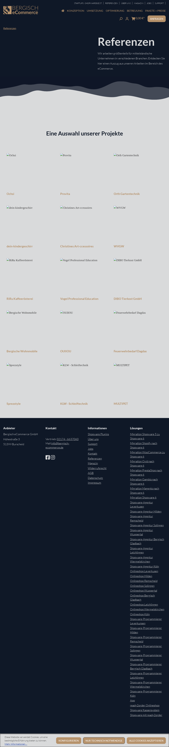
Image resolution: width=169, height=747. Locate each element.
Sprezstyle (14, 403)
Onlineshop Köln (140, 614)
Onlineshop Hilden (141, 576)
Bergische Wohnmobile (22, 351)
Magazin (139, 3)
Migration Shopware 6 (143, 497)
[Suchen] (121, 18)
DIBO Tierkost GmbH (128, 298)
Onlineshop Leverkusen (144, 571)
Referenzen (111, 3)
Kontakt (92, 453)
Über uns (93, 439)
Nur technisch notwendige (103, 740)
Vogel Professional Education (79, 298)
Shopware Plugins (98, 434)
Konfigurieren (69, 740)
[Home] (62, 10)
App (132, 700)
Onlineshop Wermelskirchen (147, 609)
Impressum (94, 482)
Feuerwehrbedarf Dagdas (130, 351)
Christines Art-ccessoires (77, 246)
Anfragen (156, 18)
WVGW (119, 246)
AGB (91, 473)
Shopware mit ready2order (146, 715)
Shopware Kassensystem (144, 710)
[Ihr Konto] (127, 18)
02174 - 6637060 (68, 439)
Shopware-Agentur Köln (144, 566)
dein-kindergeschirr (20, 246)
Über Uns (126, 3)
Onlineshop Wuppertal (143, 590)
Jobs (149, 3)
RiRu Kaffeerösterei (20, 298)
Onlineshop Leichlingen (144, 604)
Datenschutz (95, 478)
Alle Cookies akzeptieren (146, 740)
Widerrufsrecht (97, 468)
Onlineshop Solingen (142, 585)
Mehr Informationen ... (16, 744)
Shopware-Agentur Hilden (145, 511)
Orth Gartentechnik (127, 194)
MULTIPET (121, 403)
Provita (65, 194)
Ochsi (10, 194)
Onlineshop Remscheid (143, 581)
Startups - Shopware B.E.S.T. (88, 3)
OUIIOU (65, 351)
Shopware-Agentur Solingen (147, 525)
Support (159, 3)
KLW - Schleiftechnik (74, 403)
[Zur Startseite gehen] (20, 10)
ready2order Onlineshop (144, 705)
